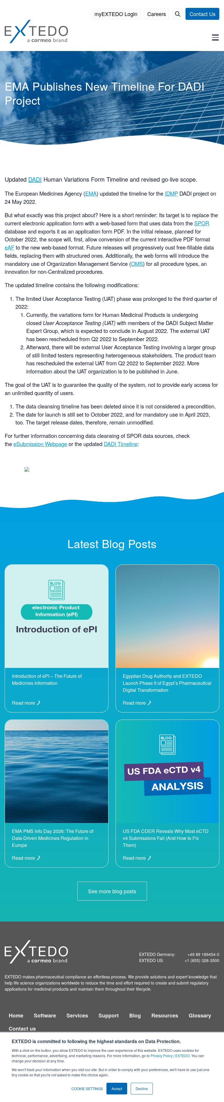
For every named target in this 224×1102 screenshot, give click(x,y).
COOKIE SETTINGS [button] (87, 1088)
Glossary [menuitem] (200, 1015)
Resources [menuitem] (164, 1015)
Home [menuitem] (16, 1015)
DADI (35, 179)
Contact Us (203, 13)
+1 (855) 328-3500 (202, 960)
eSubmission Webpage (40, 444)
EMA (91, 193)
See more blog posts (112, 891)
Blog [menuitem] (135, 1015)
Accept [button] (116, 1088)
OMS (137, 263)
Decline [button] (142, 1088)
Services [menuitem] (77, 1015)
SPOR (201, 223)
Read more (24, 702)
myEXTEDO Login (115, 13)
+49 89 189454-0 (203, 954)
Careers (156, 13)
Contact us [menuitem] (22, 1028)
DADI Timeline (120, 444)
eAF (9, 247)
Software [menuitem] (45, 1015)
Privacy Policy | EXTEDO (170, 1055)
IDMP (171, 193)
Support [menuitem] (109, 1015)
